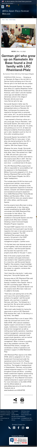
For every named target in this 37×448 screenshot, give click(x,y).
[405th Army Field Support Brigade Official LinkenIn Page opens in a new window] (14, 428)
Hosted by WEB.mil (18, 436)
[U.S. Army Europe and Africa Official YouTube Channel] (27, 428)
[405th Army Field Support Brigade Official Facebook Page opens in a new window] (18, 428)
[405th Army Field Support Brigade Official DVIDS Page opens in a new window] (9, 427)
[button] (8, 3)
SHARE (15, 402)
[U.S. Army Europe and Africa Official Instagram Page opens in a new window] (23, 428)
